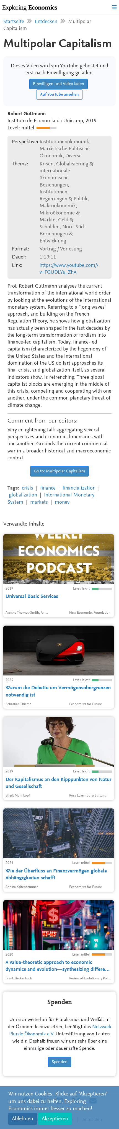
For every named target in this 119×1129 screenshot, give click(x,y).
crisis (27, 488)
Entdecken (46, 21)
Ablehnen (22, 1119)
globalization (23, 495)
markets (39, 502)
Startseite (13, 21)
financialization (79, 488)
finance (48, 488)
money (62, 502)
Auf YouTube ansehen (59, 94)
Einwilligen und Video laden (58, 84)
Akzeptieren (55, 1119)
